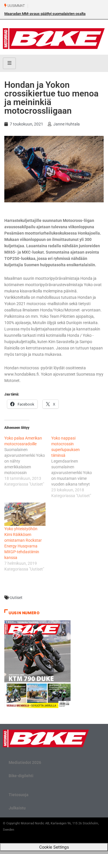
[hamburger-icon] (9, 63)
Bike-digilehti (21, 775)
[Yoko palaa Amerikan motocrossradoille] (27, 461)
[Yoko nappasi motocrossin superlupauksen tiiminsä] (74, 467)
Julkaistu (17, 808)
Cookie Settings (54, 847)
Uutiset (16, 597)
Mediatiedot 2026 (25, 762)
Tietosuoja (19, 794)
